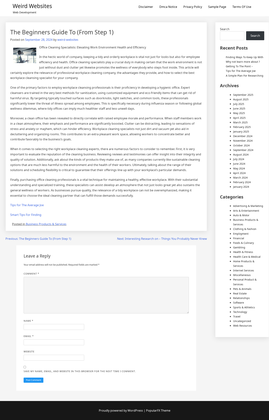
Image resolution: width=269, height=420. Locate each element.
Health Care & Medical (247, 256)
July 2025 (238, 104)
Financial (238, 238)
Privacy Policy (192, 7)
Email (29, 336)
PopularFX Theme (158, 410)
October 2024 (241, 145)
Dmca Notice (168, 7)
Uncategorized (242, 321)
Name (28, 320)
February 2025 (242, 127)
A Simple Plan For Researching (244, 75)
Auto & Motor (241, 215)
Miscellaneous (242, 275)
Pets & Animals (242, 289)
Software (238, 302)
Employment (241, 233)
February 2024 (242, 182)
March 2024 (240, 177)
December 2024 (242, 136)
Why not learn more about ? (243, 61)
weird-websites (67, 40)
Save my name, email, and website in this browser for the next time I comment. (80, 371)
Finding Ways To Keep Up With (244, 57)
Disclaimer (146, 7)
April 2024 (239, 173)
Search (224, 29)
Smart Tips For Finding (25, 215)
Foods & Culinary (243, 243)
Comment (31, 273)
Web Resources (242, 325)
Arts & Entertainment (246, 210)
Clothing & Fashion (244, 229)
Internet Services (243, 270)
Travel (236, 316)
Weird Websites (32, 6)
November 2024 (243, 140)
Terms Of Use (241, 7)
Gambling (239, 247)
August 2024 (241, 154)
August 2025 (241, 99)
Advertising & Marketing (248, 206)
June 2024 (239, 163)
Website (29, 351)
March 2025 (240, 122)
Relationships (241, 298)
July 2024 (238, 159)
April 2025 (239, 118)
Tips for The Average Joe (27, 205)
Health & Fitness (243, 252)
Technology (240, 312)
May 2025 (239, 113)
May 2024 (239, 168)
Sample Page (217, 7)
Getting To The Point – (239, 66)
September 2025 (243, 95)
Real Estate (240, 293)
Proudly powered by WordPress (121, 410)
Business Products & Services (46, 224)
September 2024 (243, 150)
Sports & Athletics (244, 307)
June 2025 (239, 108)
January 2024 (241, 186)
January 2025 (241, 131)
